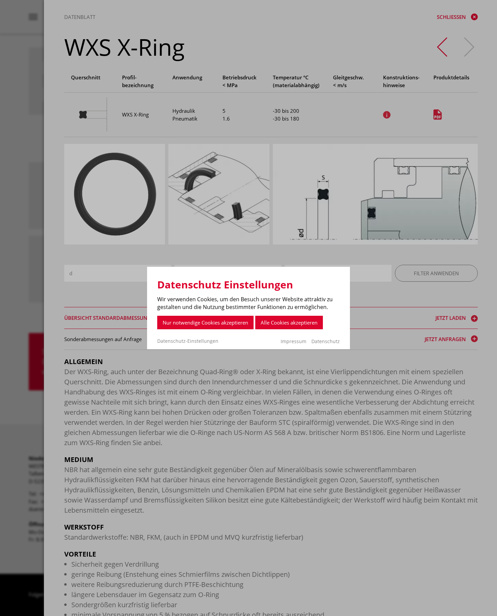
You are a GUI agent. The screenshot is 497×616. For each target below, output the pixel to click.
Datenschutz (325, 341)
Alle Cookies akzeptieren (289, 322)
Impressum (293, 341)
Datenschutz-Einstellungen (187, 341)
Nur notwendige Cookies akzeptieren (205, 322)
